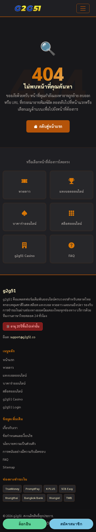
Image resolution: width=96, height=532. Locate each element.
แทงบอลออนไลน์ (71, 191)
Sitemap (9, 467)
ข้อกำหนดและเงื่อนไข (17, 435)
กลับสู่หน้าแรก (50, 126)
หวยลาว (25, 191)
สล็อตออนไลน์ (71, 223)
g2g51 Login (12, 407)
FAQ (72, 255)
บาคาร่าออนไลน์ (24, 223)
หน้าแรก (8, 360)
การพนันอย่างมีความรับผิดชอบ (24, 451)
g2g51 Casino (24, 255)
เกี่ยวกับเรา (10, 428)
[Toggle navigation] (82, 8)
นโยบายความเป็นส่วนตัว (19, 443)
